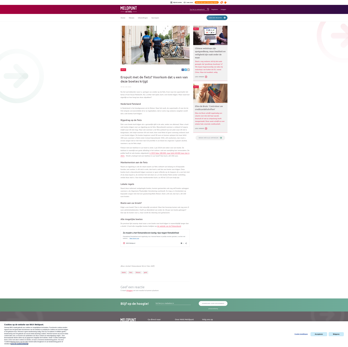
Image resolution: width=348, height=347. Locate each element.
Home (123, 18)
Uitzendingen (143, 18)
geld (145, 272)
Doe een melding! (215, 18)
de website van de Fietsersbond (169, 226)
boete (124, 272)
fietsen (138, 272)
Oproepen (155, 18)
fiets (130, 272)
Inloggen (223, 9)
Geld (123, 69)
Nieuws (131, 18)
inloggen (129, 290)
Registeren (214, 9)
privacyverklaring (213, 309)
